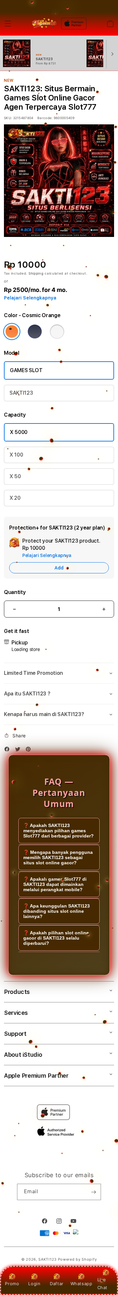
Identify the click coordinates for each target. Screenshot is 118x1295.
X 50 (15, 476)
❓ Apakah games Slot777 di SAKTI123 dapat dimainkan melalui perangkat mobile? (55, 884)
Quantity (15, 592)
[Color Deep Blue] (35, 331)
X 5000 (19, 432)
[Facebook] (8, 750)
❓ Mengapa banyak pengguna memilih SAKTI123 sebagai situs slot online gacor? (58, 857)
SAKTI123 (21, 393)
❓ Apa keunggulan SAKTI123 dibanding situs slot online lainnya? (56, 911)
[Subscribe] (93, 1192)
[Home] (44, 23)
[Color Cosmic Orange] (12, 331)
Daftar (57, 1283)
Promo (12, 1283)
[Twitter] (19, 750)
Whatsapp (81, 1283)
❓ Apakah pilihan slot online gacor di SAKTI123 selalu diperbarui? (56, 938)
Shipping (36, 273)
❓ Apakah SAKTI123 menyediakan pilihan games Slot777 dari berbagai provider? (58, 830)
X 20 (15, 498)
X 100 (16, 455)
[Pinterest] (29, 750)
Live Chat (102, 1283)
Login (34, 1283)
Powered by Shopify (77, 1259)
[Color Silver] (57, 331)
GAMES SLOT (26, 370)
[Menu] (8, 23)
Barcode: (44, 118)
